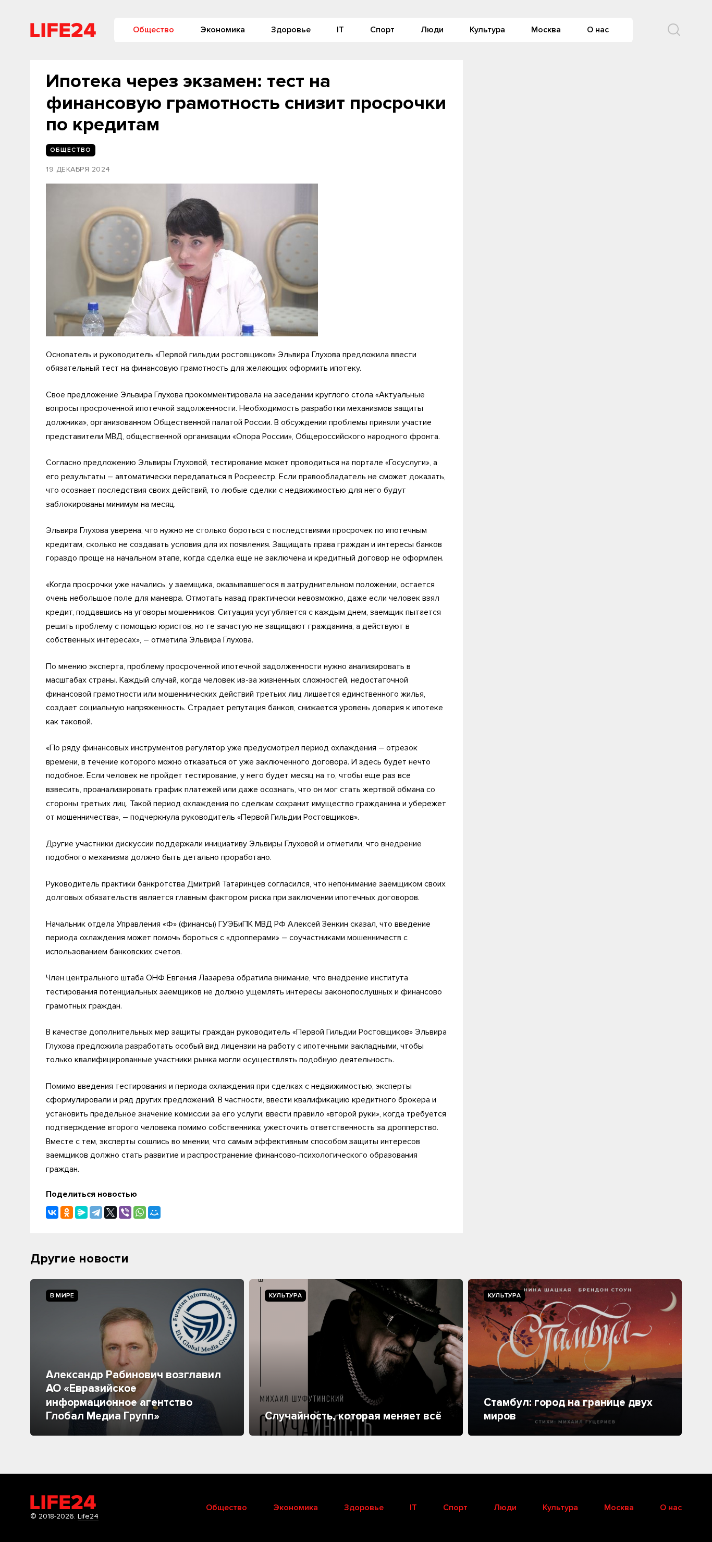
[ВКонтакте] (52, 1212)
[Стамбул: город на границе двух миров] (575, 1357)
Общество (153, 30)
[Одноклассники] (66, 1212)
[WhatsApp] (139, 1212)
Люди (432, 30)
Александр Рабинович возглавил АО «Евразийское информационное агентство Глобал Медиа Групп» (133, 1395)
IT (340, 30)
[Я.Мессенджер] (81, 1212)
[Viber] (125, 1212)
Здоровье (291, 30)
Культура (487, 30)
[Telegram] (96, 1212)
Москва (546, 30)
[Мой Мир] (154, 1212)
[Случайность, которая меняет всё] (356, 1357)
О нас (598, 30)
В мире (62, 1296)
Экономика (222, 30)
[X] (110, 1212)
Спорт (382, 30)
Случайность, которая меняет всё (353, 1416)
